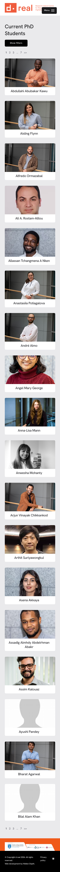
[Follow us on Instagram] (53, 858)
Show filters (16, 43)
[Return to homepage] (30, 8)
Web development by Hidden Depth (19, 863)
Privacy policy (43, 859)
